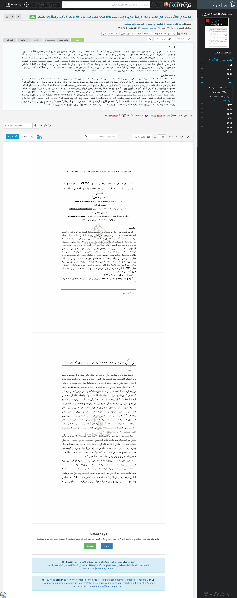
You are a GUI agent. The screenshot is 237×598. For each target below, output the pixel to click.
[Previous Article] (18, 16)
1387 (229, 114)
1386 (229, 118)
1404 (230, 65)
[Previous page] (176, 137)
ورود (225, 5)
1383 (229, 132)
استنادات (10, 40)
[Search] (65, 4)
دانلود (12, 136)
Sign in (59, 580)
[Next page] (181, 137)
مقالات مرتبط (63, 40)
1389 (229, 105)
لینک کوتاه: (45, 125)
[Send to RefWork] (111, 115)
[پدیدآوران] (216, 595)
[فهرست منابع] (227, 595)
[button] (217, 33)
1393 (229, 74)
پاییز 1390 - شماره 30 (221, 92)
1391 (230, 79)
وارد (110, 539)
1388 (229, 109)
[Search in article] (86, 136)
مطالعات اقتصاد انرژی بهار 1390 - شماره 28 (174, 28)
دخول (126, 562)
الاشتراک (69, 562)
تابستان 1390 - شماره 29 (220, 96)
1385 (229, 123)
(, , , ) (149, 115)
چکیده (77, 40)
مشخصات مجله (223, 52)
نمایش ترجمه (29, 136)
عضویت (216, 5)
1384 (229, 127)
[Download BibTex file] (122, 115)
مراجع (23, 40)
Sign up (150, 580)
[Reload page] (155, 137)
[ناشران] (211, 595)
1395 (229, 69)
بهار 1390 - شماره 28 (221, 100)
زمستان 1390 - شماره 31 (220, 87)
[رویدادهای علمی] (206, 595)
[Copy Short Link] (35, 125)
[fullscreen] (188, 137)
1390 (230, 83)
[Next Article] (12, 16)
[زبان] (26, 5)
